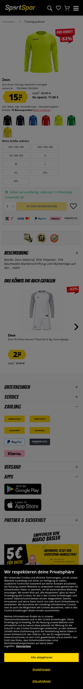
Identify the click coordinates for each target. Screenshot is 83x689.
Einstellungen (42, 669)
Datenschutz (23, 646)
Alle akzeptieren (41, 657)
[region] (41, 627)
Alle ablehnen (41, 681)
